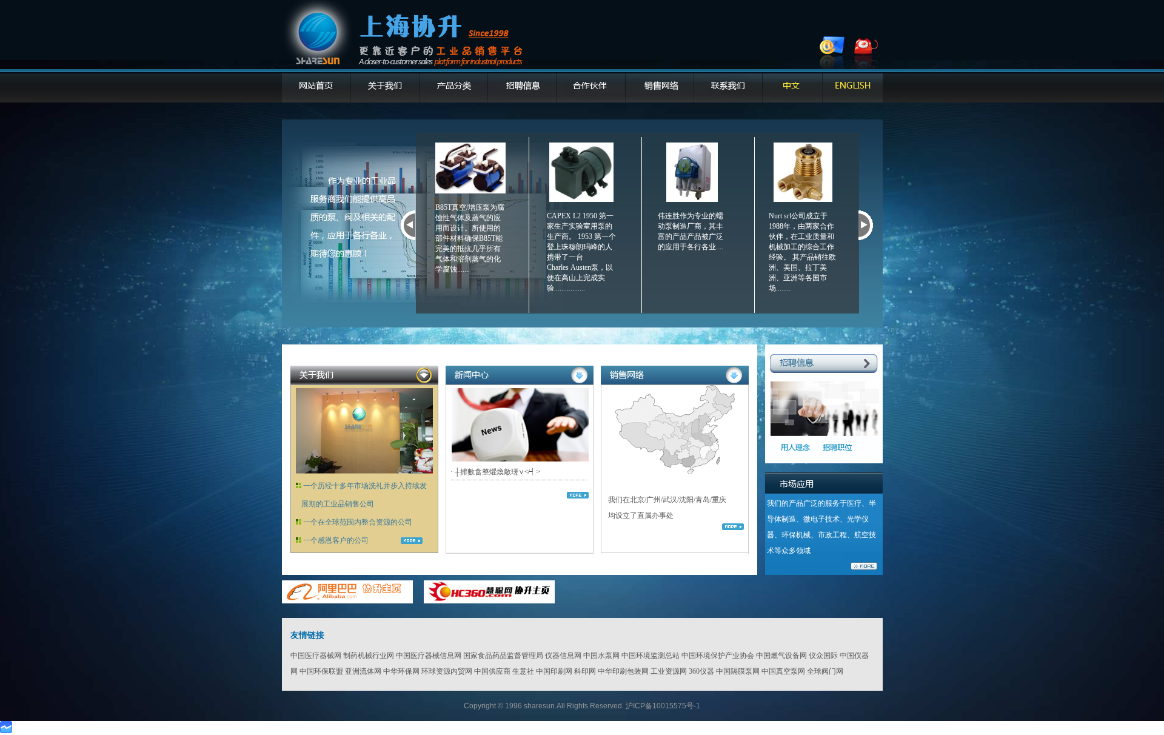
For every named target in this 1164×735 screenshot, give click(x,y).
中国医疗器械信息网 (428, 655)
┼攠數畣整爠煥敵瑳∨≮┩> (497, 472)
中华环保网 (401, 671)
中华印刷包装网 (623, 671)
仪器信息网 (563, 655)
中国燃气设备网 (781, 655)
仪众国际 (823, 655)
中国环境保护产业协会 (717, 655)
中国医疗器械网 (315, 655)
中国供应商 (492, 671)
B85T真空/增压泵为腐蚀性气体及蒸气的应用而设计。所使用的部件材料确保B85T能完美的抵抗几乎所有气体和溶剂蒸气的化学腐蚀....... (469, 238)
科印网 (585, 671)
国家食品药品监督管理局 (503, 655)
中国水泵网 (601, 655)
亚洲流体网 (363, 671)
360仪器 (701, 671)
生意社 (523, 671)
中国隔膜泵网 (738, 671)
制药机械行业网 (368, 655)
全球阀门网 (825, 671)
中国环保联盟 (321, 671)
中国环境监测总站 (650, 655)
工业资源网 (669, 671)
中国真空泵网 (783, 671)
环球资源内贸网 (446, 671)
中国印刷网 (554, 671)
